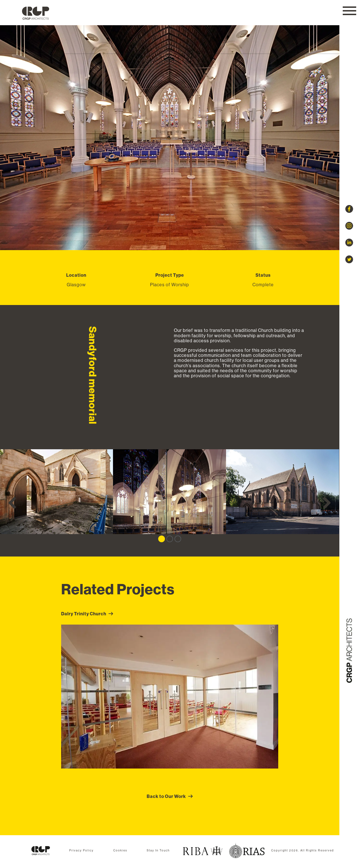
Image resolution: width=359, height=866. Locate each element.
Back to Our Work (166, 796)
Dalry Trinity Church (83, 613)
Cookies (120, 850)
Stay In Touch (158, 850)
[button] (349, 10)
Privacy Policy (81, 850)
